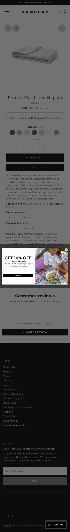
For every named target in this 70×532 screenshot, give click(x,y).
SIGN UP (18, 275)
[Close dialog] (66, 249)
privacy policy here (21, 266)
